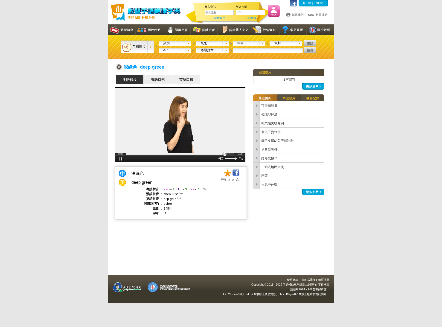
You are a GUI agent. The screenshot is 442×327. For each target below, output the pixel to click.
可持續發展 (269, 106)
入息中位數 (269, 184)
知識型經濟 (269, 114)
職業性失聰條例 (272, 123)
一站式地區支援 (272, 167)
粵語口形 (158, 80)
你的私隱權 (308, 279)
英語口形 (186, 80)
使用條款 (292, 279)
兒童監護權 (269, 149)
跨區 (264, 176)
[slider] (180, 154)
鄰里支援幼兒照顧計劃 (277, 141)
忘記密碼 (250, 18)
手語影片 (130, 80)
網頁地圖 (323, 279)
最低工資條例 (271, 132)
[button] (180, 124)
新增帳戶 (219, 18)
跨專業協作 (269, 158)
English (318, 3)
